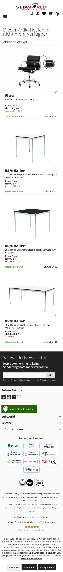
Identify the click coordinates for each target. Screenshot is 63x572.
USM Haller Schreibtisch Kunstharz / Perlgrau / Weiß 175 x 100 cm (28, 326)
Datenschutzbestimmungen (24, 380)
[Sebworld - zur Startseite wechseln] (31, 6)
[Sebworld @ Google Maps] (14, 397)
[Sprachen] (57, 13)
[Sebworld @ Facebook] (3, 398)
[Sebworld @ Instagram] (19, 398)
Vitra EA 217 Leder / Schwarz (19, 99)
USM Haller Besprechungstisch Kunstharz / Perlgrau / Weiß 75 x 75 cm (31, 176)
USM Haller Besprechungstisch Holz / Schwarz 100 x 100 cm (30, 251)
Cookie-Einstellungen (20, 517)
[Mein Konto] (37, 13)
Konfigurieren (47, 567)
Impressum (50, 522)
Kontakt (46, 517)
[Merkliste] (44, 15)
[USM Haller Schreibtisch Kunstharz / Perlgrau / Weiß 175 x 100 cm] (31, 297)
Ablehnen (14, 567)
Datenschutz (29, 522)
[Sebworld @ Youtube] (9, 398)
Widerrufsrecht (14, 522)
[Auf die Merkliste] (55, 91)
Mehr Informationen (31, 558)
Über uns (36, 517)
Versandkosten (49, 493)
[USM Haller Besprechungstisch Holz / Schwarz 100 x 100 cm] (31, 221)
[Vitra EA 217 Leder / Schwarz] (31, 71)
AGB (40, 522)
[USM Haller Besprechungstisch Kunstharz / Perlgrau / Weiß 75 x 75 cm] (31, 146)
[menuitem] (37, 15)
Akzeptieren (29, 567)
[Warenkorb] (51, 13)
